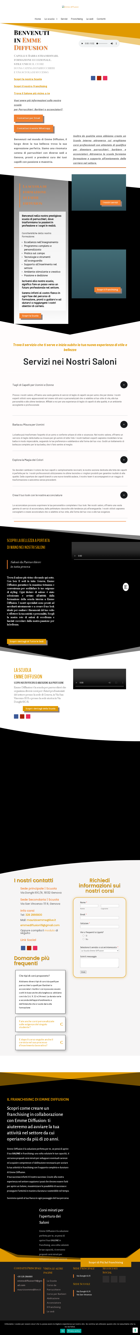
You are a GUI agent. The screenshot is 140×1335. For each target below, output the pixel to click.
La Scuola (52, 1280)
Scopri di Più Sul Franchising (106, 1262)
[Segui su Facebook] (93, 78)
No (87, 939)
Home (38, 19)
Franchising (77, 19)
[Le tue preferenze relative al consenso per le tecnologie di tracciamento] (135, 1330)
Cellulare (85, 923)
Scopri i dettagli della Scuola (40, 708)
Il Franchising (54, 1307)
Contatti (101, 19)
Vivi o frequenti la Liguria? (92, 932)
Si (86, 936)
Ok (63, 1331)
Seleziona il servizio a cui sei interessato (99, 947)
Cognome (104, 909)
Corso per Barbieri (56, 1293)
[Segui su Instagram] (105, 78)
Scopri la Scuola (30, 315)
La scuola (49, 19)
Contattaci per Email (28, 118)
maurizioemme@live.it (41, 920)
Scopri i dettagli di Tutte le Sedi (26, 641)
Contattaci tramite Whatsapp (33, 128)
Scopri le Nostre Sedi (107, 237)
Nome (83, 902)
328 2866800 (33, 915)
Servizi (64, 19)
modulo (49, 930)
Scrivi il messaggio (88, 956)
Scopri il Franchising (107, 289)
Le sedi (89, 19)
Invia (83, 972)
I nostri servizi (110, 202)
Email (83, 914)
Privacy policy (74, 1331)
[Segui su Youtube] (99, 78)
